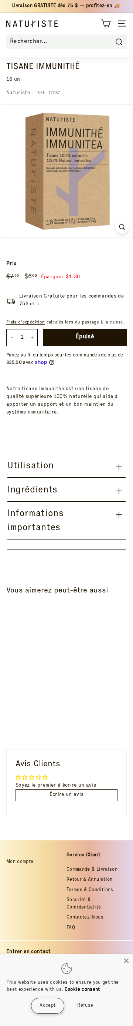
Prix (11, 264)
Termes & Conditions (89, 890)
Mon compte (20, 862)
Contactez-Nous (84, 917)
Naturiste (18, 93)
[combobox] (66, 41)
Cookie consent (82, 989)
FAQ (70, 928)
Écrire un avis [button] (67, 794)
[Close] (126, 960)
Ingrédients (32, 490)
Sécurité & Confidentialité (83, 904)
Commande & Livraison (91, 869)
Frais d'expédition (25, 323)
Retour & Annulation (89, 879)
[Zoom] (122, 227)
